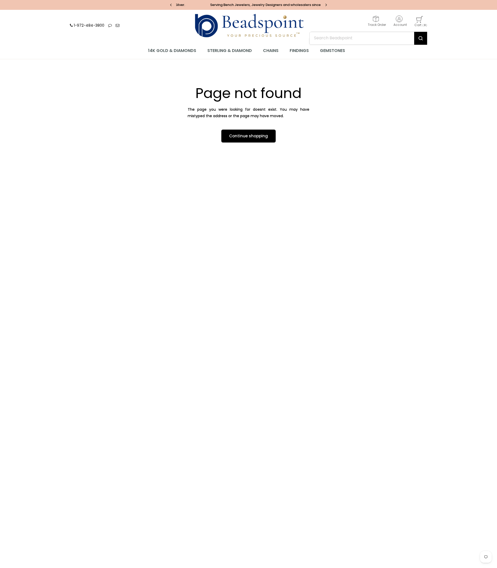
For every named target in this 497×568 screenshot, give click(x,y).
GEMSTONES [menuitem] (332, 51)
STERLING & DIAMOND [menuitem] (229, 51)
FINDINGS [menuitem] (299, 51)
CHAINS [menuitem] (271, 51)
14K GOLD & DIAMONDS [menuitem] (172, 51)
